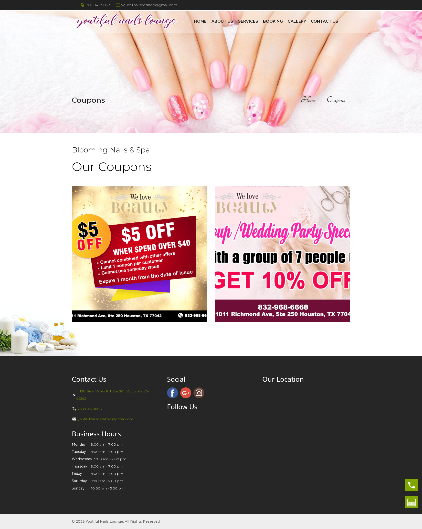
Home (200, 21)
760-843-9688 (98, 5)
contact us (324, 21)
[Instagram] (198, 392)
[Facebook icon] (172, 392)
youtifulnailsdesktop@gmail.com (149, 5)
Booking (273, 21)
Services (248, 21)
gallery (297, 21)
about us (222, 21)
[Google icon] (185, 392)
